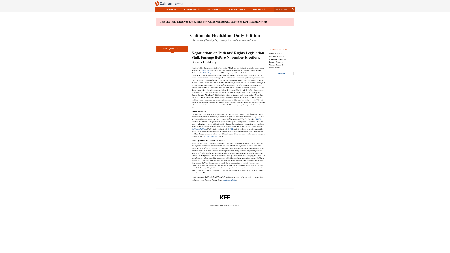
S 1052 (230, 129)
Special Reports (190, 9)
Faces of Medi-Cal (214, 9)
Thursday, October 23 (276, 56)
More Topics (258, 9)
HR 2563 (259, 119)
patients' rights (206, 70)
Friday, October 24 (275, 53)
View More (281, 73)
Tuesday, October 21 (276, 62)
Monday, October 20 (276, 65)
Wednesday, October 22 (277, 59)
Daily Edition (171, 9)
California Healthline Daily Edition (225, 35)
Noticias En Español (237, 9)
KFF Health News (254, 21)
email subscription (229, 180)
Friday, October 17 (275, 67)
